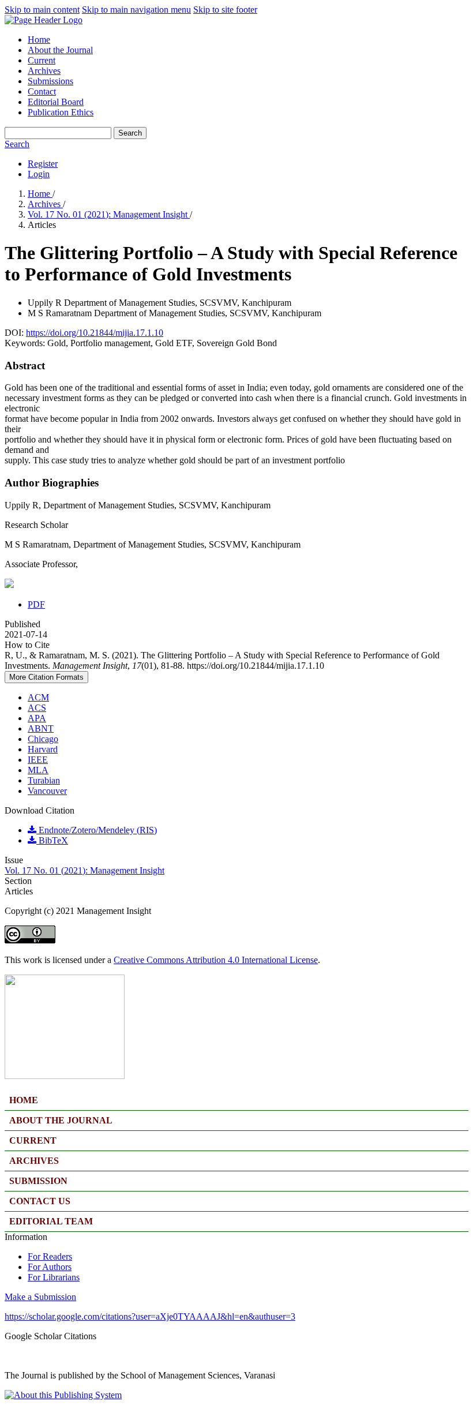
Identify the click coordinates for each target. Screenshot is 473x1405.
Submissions (50, 81)
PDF (36, 604)
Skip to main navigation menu (136, 9)
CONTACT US (39, 1201)
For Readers (50, 1256)
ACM (38, 697)
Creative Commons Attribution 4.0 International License (216, 960)
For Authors (50, 1267)
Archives (44, 71)
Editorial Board (56, 102)
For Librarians (54, 1277)
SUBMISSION (38, 1181)
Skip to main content (42, 9)
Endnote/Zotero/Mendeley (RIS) (96, 830)
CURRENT (33, 1140)
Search (130, 133)
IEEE (38, 760)
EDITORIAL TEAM (51, 1221)
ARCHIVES (34, 1161)
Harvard (43, 749)
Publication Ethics (60, 112)
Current (41, 60)
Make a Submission (40, 1297)
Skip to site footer (225, 9)
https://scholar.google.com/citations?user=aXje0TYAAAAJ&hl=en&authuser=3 (150, 1316)
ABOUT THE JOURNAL (60, 1120)
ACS (37, 708)
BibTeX (52, 840)
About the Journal (60, 50)
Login (39, 174)
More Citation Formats (46, 677)
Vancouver (47, 791)
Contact (42, 91)
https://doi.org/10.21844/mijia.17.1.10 (94, 333)
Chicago (43, 739)
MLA (38, 770)
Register (43, 163)
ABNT (41, 728)
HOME (23, 1100)
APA (37, 718)
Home (39, 39)
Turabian (44, 780)
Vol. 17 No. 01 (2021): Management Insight (109, 214)
